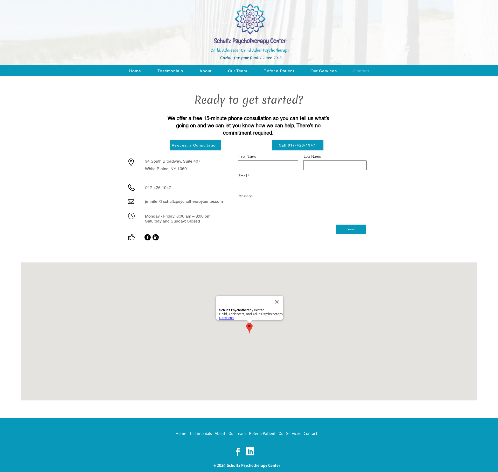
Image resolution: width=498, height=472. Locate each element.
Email (242, 175)
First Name (247, 156)
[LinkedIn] (156, 237)
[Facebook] (147, 237)
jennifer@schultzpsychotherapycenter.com (184, 201)
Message (245, 196)
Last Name (312, 156)
